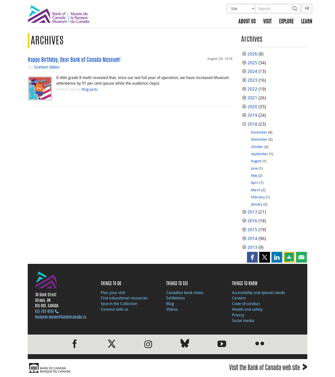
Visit (267, 21)
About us (247, 21)
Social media (243, 320)
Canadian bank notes (184, 292)
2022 (252, 89)
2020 (252, 106)
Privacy (238, 315)
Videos (172, 309)
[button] (252, 257)
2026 (252, 54)
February (258, 197)
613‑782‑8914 (44, 312)
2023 (252, 80)
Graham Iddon (46, 67)
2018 (252, 124)
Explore (286, 21)
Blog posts (90, 89)
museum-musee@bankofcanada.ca (60, 317)
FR (307, 8)
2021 (252, 98)
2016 (252, 221)
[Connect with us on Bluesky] (185, 344)
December (259, 132)
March (255, 190)
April (254, 182)
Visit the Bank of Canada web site (268, 368)
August (256, 161)
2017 (252, 212)
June (254, 168)
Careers (239, 298)
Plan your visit (113, 292)
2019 (252, 115)
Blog (170, 303)
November (259, 139)
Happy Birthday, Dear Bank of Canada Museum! (74, 60)
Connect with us (114, 309)
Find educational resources (124, 298)
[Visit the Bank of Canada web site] (96, 368)
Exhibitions (175, 298)
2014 (252, 238)
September (259, 153)
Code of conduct (246, 303)
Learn (306, 21)
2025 (252, 63)
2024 (252, 71)
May (254, 175)
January (256, 204)
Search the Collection (119, 303)
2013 (252, 247)
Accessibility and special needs (258, 292)
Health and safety (247, 309)
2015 (252, 229)
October (257, 146)
